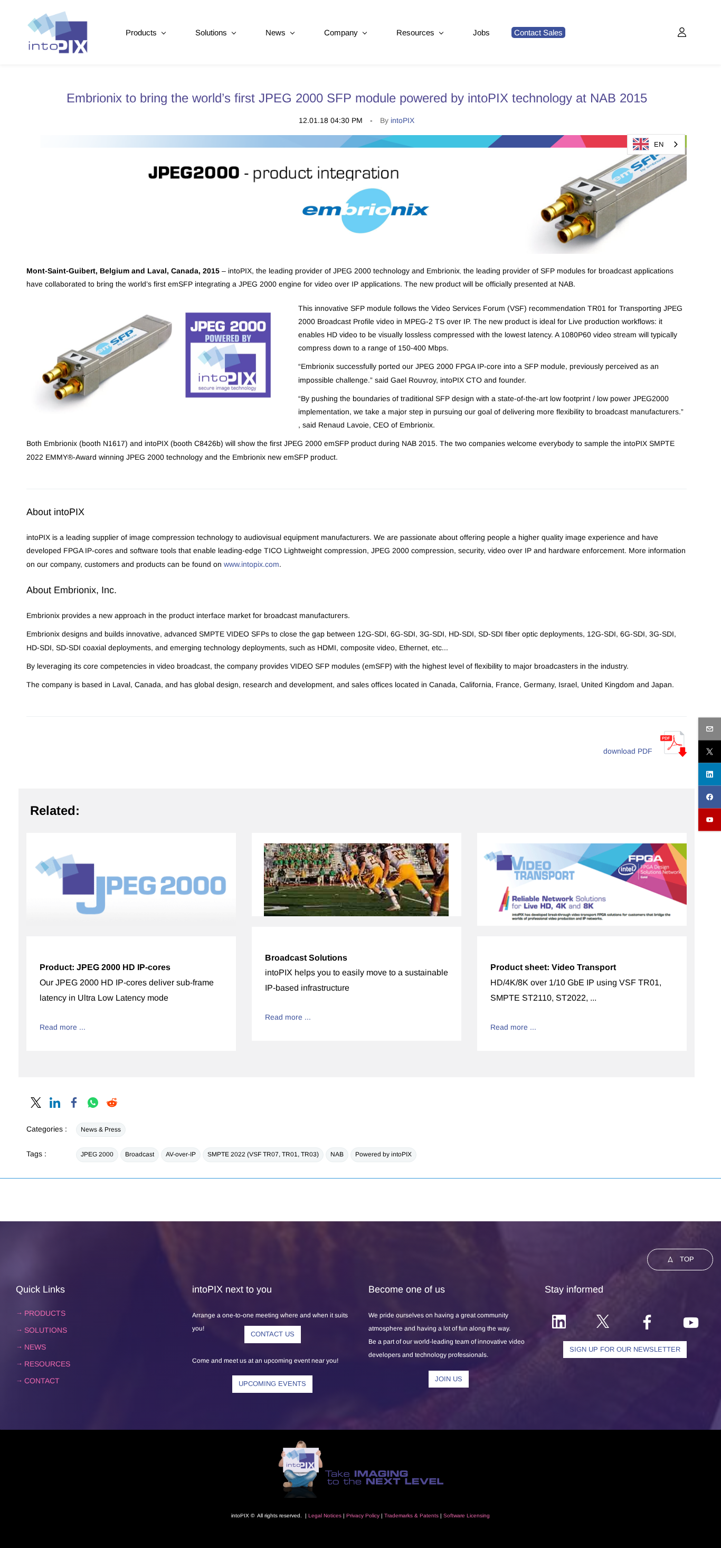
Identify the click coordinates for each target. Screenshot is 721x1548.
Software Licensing (466, 1515)
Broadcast (139, 1154)
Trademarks (398, 1515)
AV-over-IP (181, 1154)
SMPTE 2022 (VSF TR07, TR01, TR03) (263, 1154)
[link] (36, 1102)
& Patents (426, 1515)
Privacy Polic (361, 1515)
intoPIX (402, 120)
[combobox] (656, 144)
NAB (337, 1154)
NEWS (35, 1347)
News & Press (101, 1129)
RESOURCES (47, 1364)
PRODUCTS (44, 1313)
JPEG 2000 (97, 1154)
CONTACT (42, 1380)
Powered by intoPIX (383, 1154)
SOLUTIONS (45, 1330)
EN (658, 144)
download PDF (627, 751)
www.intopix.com (251, 564)
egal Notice (325, 1515)
